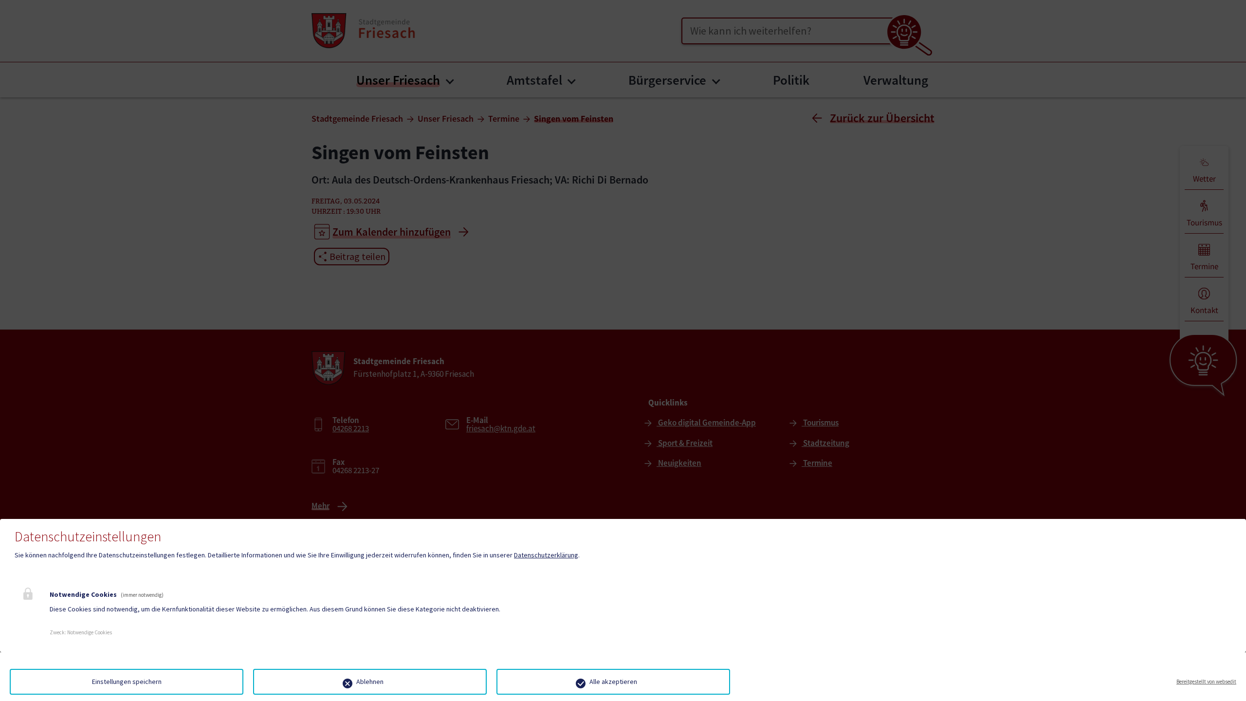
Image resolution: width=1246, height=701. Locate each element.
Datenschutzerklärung (546, 555)
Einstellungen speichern (127, 681)
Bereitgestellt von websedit (1206, 681)
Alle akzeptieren (613, 681)
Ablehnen (370, 681)
